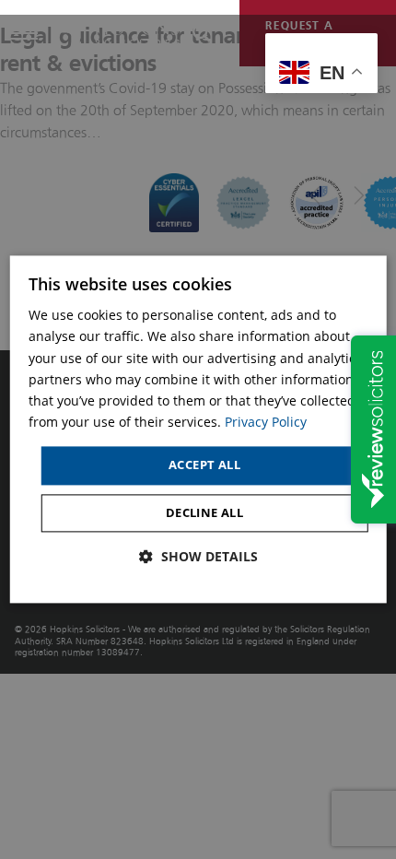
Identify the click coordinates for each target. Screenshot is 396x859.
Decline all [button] (204, 512)
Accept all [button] (204, 464)
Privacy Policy (266, 421)
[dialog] (198, 429)
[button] (198, 557)
